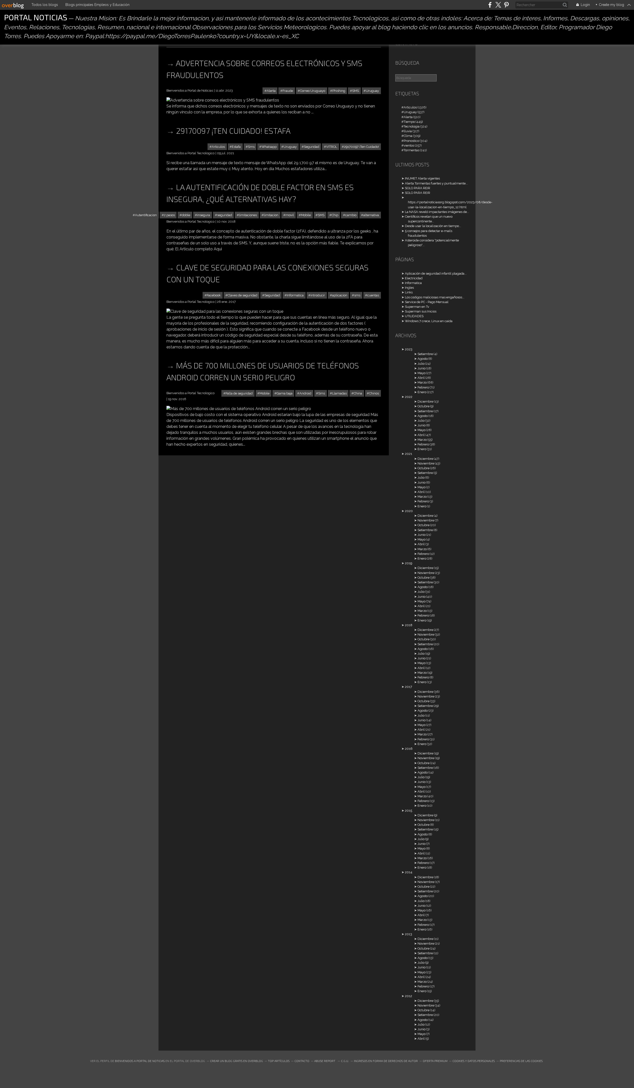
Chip (335, 215)
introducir (318, 295)
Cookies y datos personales (473, 1060)
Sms (251, 147)
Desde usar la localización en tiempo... (433, 226)
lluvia (408, 131)
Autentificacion (146, 215)
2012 (408, 996)
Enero (422, 392)
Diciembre (425, 401)
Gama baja (284, 393)
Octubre (423, 406)
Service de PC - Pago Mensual (427, 302)
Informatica (295, 295)
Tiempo (409, 122)
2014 (408, 872)
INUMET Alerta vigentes (422, 178)
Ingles (409, 287)
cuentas (373, 295)
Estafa (236, 147)
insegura (203, 215)
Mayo (421, 373)
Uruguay (372, 91)
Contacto (301, 1060)
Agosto (423, 359)
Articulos (218, 147)
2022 (408, 397)
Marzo (422, 382)
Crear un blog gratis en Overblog (236, 1060)
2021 (408, 454)
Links (409, 292)
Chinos (374, 393)
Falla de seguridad (239, 393)
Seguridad (311, 147)
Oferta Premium (435, 1060)
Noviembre (426, 463)
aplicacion (339, 295)
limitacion (271, 215)
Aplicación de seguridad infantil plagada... (436, 273)
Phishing (338, 91)
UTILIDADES (414, 316)
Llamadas (339, 393)
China (358, 393)
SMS (355, 91)
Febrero (423, 387)
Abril (421, 378)
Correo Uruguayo (312, 91)
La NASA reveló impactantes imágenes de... (437, 212)
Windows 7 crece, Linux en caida (428, 321)
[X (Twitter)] (498, 5)
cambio (350, 215)
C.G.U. (345, 1060)
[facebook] (490, 5)
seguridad (224, 215)
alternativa (371, 215)
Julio (421, 363)
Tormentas (411, 150)
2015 (408, 810)
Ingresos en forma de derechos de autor (386, 1060)
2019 (408, 563)
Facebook (214, 295)
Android (305, 393)
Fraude (288, 91)
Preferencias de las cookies (521, 1060)
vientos (409, 145)
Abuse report (325, 1060)
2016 (409, 749)
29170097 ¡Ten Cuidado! (361, 147)
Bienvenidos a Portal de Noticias (140, 1060)
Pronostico (411, 141)
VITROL (331, 147)
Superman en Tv (417, 307)
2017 (408, 687)
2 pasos (169, 215)
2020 (409, 511)
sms (357, 295)
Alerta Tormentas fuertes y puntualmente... (436, 183)
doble (186, 215)
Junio (421, 368)
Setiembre (425, 354)
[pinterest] (506, 5)
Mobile (306, 215)
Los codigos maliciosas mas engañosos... (434, 297)
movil (290, 215)
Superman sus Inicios (420, 311)
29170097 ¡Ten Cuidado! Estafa (233, 130)
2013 (408, 934)
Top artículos (279, 1060)
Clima (408, 136)
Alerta (271, 91)
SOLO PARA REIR (417, 188)
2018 (408, 625)
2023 (408, 349)
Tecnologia (412, 126)
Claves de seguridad (242, 295)
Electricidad (414, 278)
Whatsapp (269, 147)
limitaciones (248, 215)
